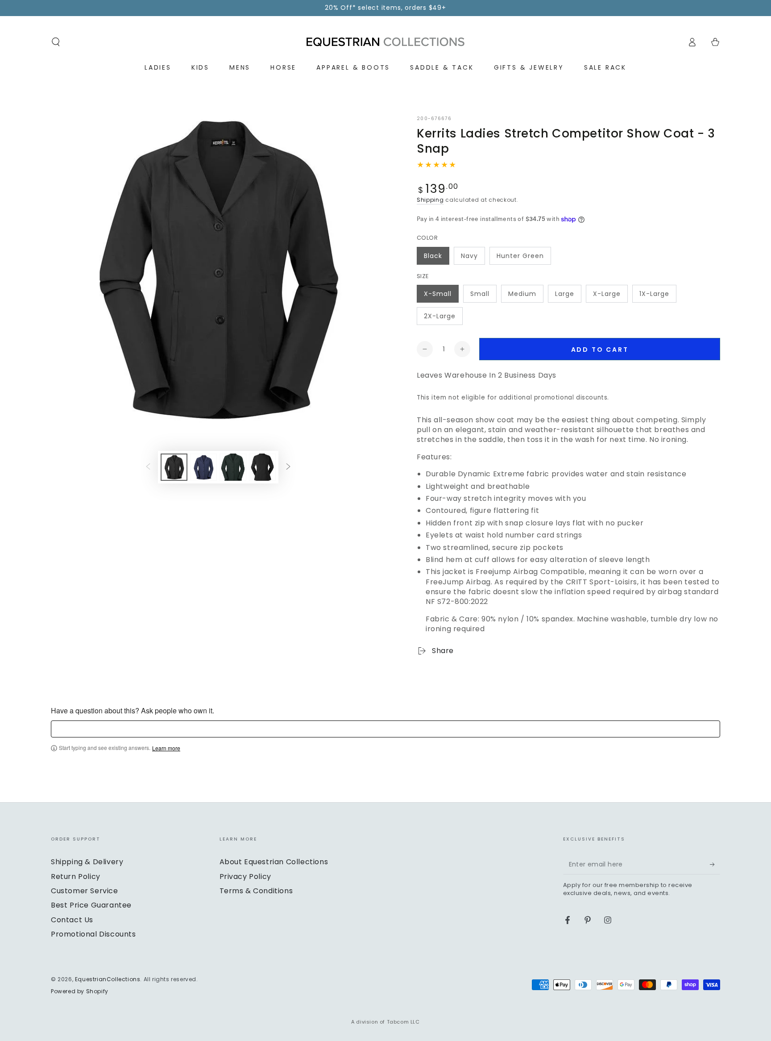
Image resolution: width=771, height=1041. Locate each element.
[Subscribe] (715, 864)
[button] (55, 42)
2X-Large (440, 316)
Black (433, 255)
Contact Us (72, 920)
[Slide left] (148, 467)
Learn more (166, 748)
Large (564, 293)
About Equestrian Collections (274, 862)
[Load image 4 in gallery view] (262, 467)
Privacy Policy (245, 876)
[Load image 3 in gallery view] (233, 467)
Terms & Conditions (256, 891)
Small (479, 293)
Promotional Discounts (93, 934)
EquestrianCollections (108, 979)
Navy (469, 255)
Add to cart (600, 349)
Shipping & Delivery (87, 862)
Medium (522, 293)
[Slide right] (288, 467)
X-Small (438, 293)
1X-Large (654, 293)
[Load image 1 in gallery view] (174, 467)
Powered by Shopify (79, 991)
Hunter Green (520, 255)
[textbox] (385, 728)
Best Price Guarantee (91, 905)
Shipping (430, 200)
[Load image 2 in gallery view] (203, 467)
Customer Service (84, 891)
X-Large (607, 293)
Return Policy (75, 876)
